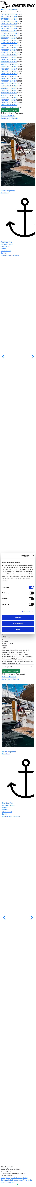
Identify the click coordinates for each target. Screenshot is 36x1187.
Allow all (18, 617)
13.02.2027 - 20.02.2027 (9, 50)
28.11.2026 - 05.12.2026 (9, 26)
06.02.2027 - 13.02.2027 (9, 48)
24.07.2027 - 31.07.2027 (9, 105)
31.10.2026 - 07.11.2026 (9, 17)
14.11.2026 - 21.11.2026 (9, 21)
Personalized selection (10, 110)
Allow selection (18, 623)
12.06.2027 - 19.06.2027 (9, 90)
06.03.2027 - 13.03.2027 (9, 57)
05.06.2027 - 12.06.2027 (9, 88)
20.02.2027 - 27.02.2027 (9, 52)
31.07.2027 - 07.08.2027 (9, 107)
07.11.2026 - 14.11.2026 (9, 19)
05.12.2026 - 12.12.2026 (9, 29)
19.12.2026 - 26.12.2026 (9, 33)
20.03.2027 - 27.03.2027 (9, 62)
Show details (26, 612)
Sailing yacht (5, 1180)
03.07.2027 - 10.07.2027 (9, 98)
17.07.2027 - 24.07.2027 (9, 102)
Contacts (14, 10)
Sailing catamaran (16, 1180)
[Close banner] (33, 555)
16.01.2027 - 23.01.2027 (9, 40)
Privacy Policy (22, 1178)
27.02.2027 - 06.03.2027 (9, 55)
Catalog (8, 10)
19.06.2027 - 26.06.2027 (9, 93)
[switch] (31, 593)
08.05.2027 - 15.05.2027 (9, 79)
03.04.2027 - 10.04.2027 (9, 67)
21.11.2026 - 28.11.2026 (9, 24)
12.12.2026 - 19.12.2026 (9, 31)
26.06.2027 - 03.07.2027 (9, 95)
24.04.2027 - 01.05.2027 (9, 74)
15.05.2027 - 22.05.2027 (9, 81)
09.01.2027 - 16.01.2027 (9, 38)
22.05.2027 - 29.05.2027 (9, 83)
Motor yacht (27, 1180)
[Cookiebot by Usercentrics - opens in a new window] (21, 556)
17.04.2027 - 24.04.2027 (9, 71)
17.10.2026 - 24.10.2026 (9, 14)
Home (3, 10)
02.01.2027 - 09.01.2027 (9, 36)
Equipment (8, 667)
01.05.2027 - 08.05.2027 (9, 76)
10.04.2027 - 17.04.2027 (9, 69)
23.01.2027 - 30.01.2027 (9, 43)
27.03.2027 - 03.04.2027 (9, 64)
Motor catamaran (7, 1182)
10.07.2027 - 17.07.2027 (9, 100)
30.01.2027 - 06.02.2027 (9, 45)
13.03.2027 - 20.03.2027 (9, 59)
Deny (18, 629)
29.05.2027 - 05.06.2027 (9, 86)
